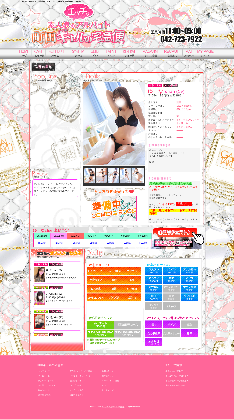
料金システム (78, 53)
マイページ (205, 53)
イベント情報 (111, 53)
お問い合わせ (188, 53)
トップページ (24, 53)
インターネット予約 (129, 53)
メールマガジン (151, 53)
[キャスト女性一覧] (43, 70)
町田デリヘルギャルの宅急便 (113, 407)
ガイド (95, 53)
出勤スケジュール (57, 53)
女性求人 (172, 53)
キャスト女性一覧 (38, 53)
